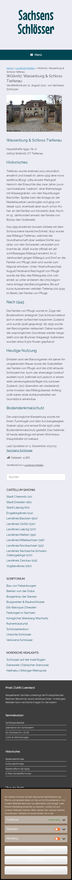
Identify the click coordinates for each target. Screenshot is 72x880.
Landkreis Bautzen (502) (22, 518)
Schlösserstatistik (15, 722)
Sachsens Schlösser (19, 450)
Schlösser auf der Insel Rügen (25, 659)
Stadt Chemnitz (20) (19, 496)
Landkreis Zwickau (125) (21, 560)
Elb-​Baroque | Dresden (21, 607)
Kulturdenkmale (15, 763)
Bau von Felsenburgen (21, 585)
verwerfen (36, 860)
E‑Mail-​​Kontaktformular (18, 773)
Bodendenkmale (15, 759)
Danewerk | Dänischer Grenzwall (27, 665)
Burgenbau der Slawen (21, 596)
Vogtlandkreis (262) (19, 566)
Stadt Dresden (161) (19, 502)
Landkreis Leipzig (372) (21, 529)
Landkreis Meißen (25, 68)
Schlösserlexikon (17, 629)
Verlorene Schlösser (19, 640)
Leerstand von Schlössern (20, 727)
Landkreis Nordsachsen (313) (25, 545)
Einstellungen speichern (36, 870)
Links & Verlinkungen (17, 737)
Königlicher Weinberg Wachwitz (27, 618)
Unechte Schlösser (18, 634)
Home (9, 68)
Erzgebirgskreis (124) (19, 513)
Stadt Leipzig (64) (18, 507)
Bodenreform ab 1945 (18, 768)
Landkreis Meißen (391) (21, 534)
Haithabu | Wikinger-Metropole (26, 670)
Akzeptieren (36, 850)
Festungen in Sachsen (20, 612)
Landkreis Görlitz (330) (20, 524)
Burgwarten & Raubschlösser (25, 602)
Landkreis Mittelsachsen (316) (25, 540)
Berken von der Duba (20, 591)
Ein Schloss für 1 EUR (17, 732)
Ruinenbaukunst (17, 623)
